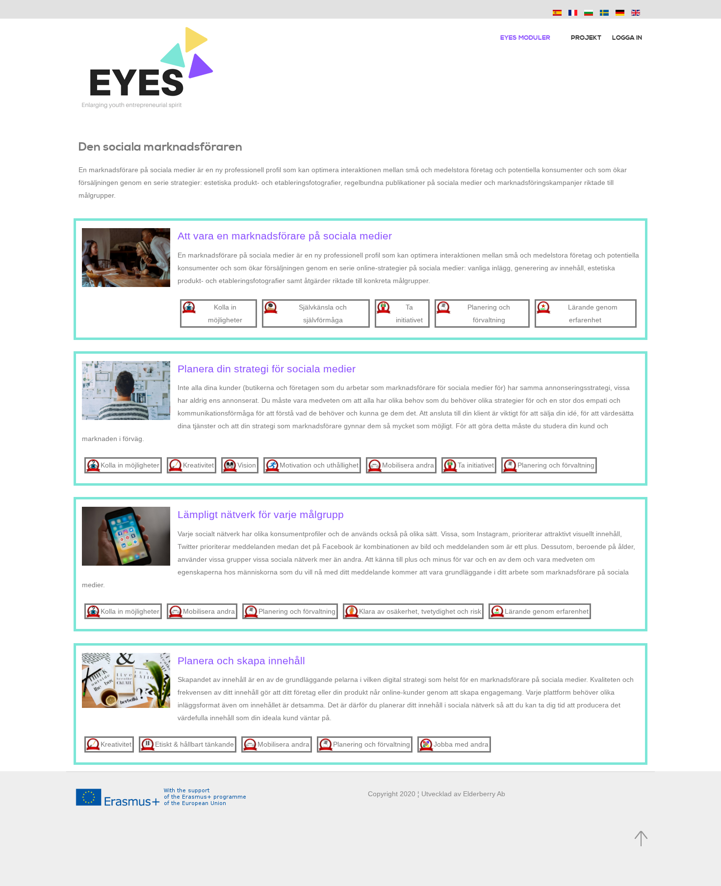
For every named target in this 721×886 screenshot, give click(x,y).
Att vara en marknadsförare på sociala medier (285, 235)
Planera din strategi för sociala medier (267, 368)
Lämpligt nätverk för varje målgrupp (261, 514)
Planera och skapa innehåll (241, 660)
